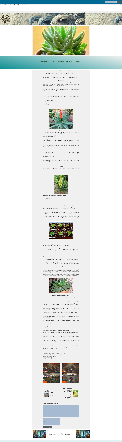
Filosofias (9, 4)
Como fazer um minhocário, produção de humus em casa (53, 358)
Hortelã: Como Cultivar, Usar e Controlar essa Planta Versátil (51, 376)
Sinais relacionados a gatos (54, 394)
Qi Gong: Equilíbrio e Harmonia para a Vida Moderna (69, 375)
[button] (120, 4)
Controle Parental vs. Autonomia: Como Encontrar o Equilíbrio (69, 366)
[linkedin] (82, 12)
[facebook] (84, 12)
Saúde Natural (16, 4)
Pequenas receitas (24, 4)
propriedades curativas (61, 72)
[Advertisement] (85, 85)
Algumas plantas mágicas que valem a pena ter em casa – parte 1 (54, 353)
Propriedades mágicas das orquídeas (49, 356)
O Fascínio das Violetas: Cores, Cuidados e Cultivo (50, 366)
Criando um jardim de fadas (48, 357)
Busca (119, 2)
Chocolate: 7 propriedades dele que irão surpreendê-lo (52, 354)
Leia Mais (45, 371)
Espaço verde (3, 4)
